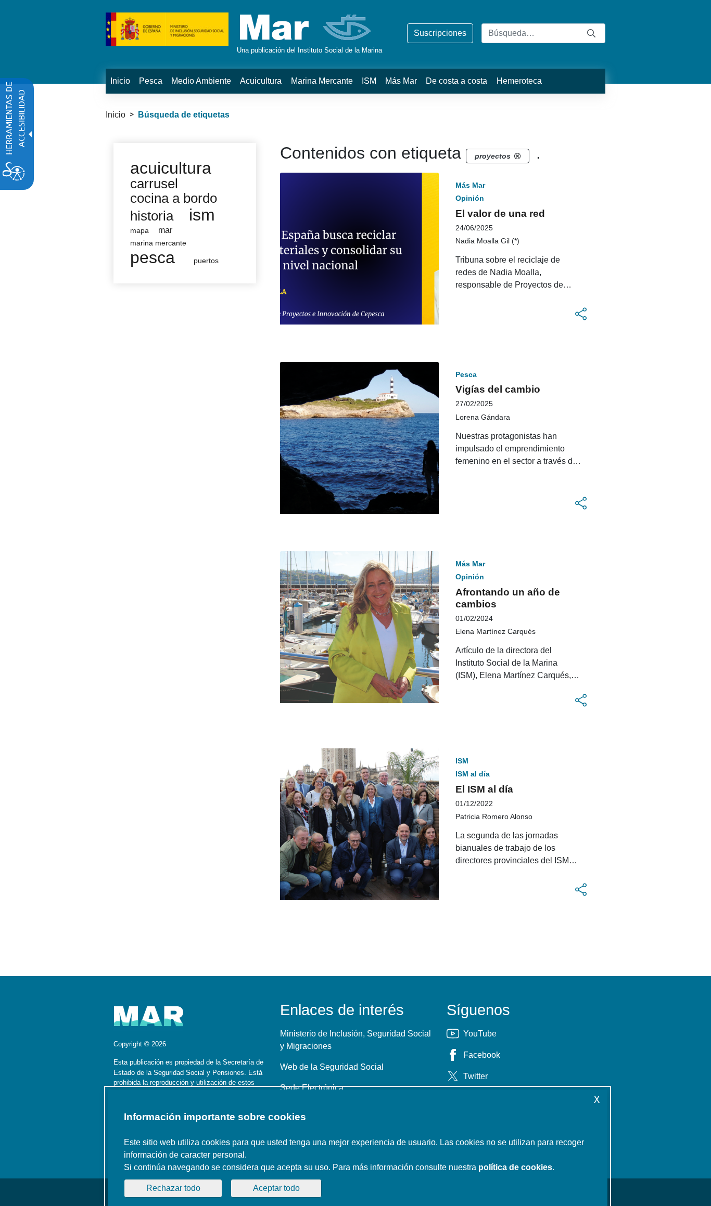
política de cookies (515, 1167)
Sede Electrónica (312, 1087)
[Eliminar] (517, 156)
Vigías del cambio (497, 389)
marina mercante (158, 243)
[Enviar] (591, 33)
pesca (152, 257)
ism (202, 214)
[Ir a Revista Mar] (306, 27)
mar (165, 230)
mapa (139, 231)
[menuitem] (120, 81)
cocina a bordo (173, 198)
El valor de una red (500, 213)
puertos (206, 261)
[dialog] (357, 1148)
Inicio (115, 114)
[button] (581, 314)
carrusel (154, 183)
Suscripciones (440, 33)
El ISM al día (484, 789)
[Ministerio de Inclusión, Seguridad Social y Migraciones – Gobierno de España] (167, 28)
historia (151, 216)
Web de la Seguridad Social (332, 1066)
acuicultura (170, 168)
